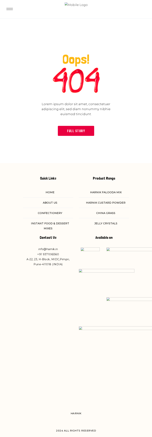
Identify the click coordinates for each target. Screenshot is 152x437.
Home (50, 192)
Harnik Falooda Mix (106, 192)
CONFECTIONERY (50, 213)
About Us (50, 202)
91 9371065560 (49, 254)
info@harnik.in (48, 249)
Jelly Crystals (105, 223)
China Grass (105, 213)
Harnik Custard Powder (105, 202)
